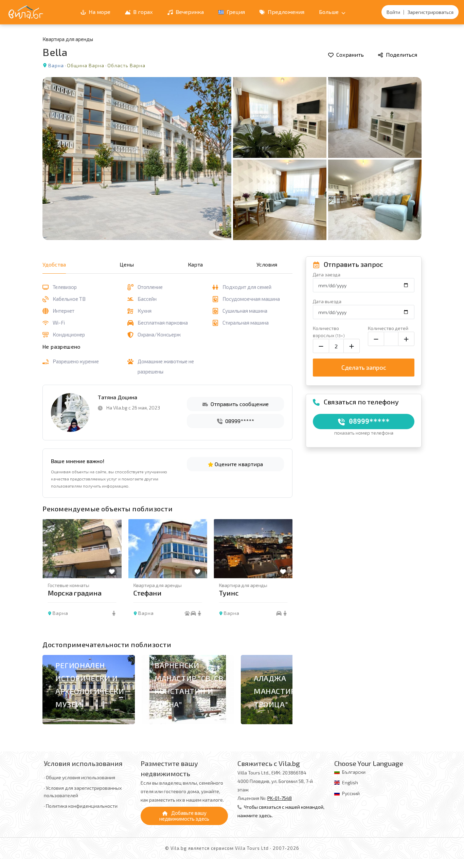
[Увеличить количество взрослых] (351, 346)
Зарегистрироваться (430, 12)
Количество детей (388, 328)
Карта (195, 264)
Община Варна (85, 65)
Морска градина (74, 593)
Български (353, 772)
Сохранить (349, 54)
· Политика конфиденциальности (81, 806)
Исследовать (77, 724)
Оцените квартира (238, 464)
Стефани (147, 593)
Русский (351, 793)
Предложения (285, 11)
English (350, 782)
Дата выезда (327, 301)
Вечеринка (189, 11)
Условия (266, 264)
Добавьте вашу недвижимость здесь (184, 816)
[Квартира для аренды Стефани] (167, 548)
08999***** (239, 421)
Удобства (54, 264)
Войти (393, 12)
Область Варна (126, 65)
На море (98, 11)
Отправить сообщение (239, 404)
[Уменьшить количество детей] (376, 339)
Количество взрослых (329, 331)
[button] (284, 578)
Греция (235, 11)
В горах (142, 11)
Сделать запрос (363, 367)
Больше (329, 11)
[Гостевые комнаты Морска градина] (81, 548)
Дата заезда (326, 274)
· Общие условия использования (79, 777)
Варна (56, 65)
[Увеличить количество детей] (406, 339)
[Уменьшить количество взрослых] (321, 346)
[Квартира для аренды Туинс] (253, 548)
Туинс (228, 593)
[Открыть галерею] (232, 158)
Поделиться (401, 54)
